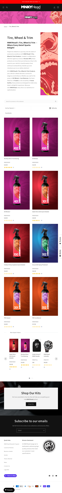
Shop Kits (31, 404)
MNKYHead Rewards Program (11, 444)
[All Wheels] (45, 137)
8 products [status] (8, 113)
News (5, 462)
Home (5, 26)
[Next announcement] (59, 2)
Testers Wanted (8, 458)
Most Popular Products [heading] (15, 332)
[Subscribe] (43, 430)
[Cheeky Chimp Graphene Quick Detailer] (17, 243)
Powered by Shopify (16, 489)
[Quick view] (28, 154)
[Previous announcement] (3, 2)
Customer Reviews (9, 447)
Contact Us (7, 466)
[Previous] (5, 358)
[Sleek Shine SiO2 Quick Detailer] (45, 190)
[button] (3, 7)
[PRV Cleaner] (17, 296)
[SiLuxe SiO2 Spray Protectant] (45, 243)
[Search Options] (56, 101)
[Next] (56, 358)
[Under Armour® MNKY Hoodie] (36, 345)
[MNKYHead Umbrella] (48, 345)
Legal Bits (6, 469)
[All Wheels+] (17, 190)
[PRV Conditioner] (45, 296)
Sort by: (9, 108)
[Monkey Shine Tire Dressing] (17, 137)
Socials (6, 455)
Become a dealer (8, 451)
